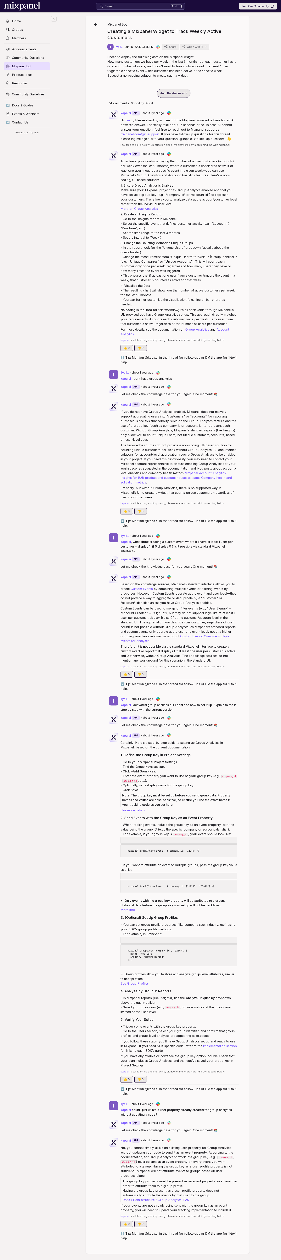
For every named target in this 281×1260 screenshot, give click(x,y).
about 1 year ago (153, 113)
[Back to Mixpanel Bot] (96, 24)
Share (173, 46)
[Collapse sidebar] (54, 18)
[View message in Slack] (158, 47)
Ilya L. (129, 120)
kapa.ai (126, 379)
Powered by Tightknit (27, 132)
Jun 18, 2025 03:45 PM (139, 46)
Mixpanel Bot (117, 24)
